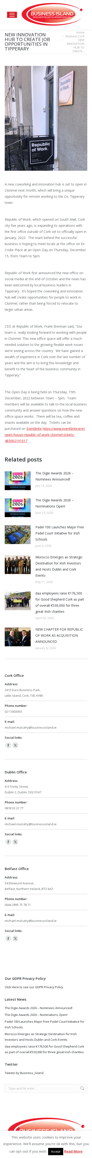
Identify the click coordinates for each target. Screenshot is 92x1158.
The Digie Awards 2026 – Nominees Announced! (54, 476)
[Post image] (18, 480)
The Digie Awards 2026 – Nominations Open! (54, 503)
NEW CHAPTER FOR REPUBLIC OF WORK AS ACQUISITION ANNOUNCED (59, 635)
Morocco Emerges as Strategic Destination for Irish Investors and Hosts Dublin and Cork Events (59, 566)
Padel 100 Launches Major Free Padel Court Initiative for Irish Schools (59, 533)
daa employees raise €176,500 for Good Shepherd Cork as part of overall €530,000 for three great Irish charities (59, 602)
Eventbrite (34, 428)
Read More (73, 1151)
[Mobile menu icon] (12, 15)
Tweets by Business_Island (24, 1073)
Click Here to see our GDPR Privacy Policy (34, 987)
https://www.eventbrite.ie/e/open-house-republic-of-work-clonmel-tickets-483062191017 (45, 434)
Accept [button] (55, 1151)
